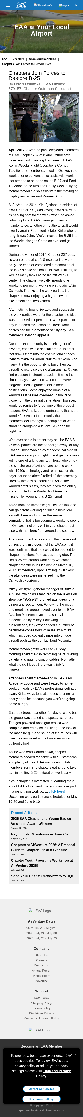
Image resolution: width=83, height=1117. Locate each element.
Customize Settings (41, 1099)
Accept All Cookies (41, 1089)
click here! (57, 791)
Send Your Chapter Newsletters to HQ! (42, 876)
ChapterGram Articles (42, 58)
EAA (5, 58)
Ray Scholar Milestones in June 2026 (40, 834)
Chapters (18, 58)
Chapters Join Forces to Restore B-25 (26, 64)
